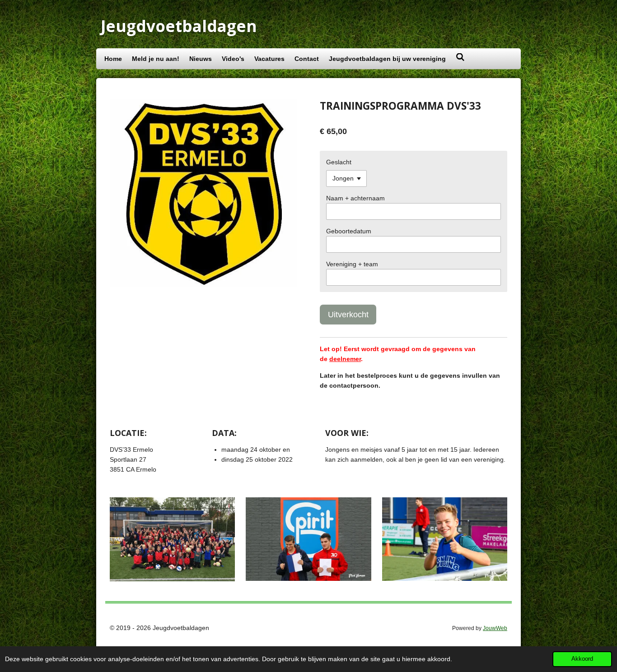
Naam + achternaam (355, 198)
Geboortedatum (348, 231)
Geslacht (338, 162)
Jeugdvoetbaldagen (179, 26)
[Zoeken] (460, 57)
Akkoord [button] (582, 659)
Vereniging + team (352, 264)
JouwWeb (495, 628)
